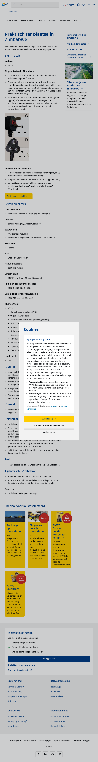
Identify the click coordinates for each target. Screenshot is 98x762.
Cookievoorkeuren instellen (47, 425)
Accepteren (47, 419)
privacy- (54, 406)
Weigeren (47, 432)
